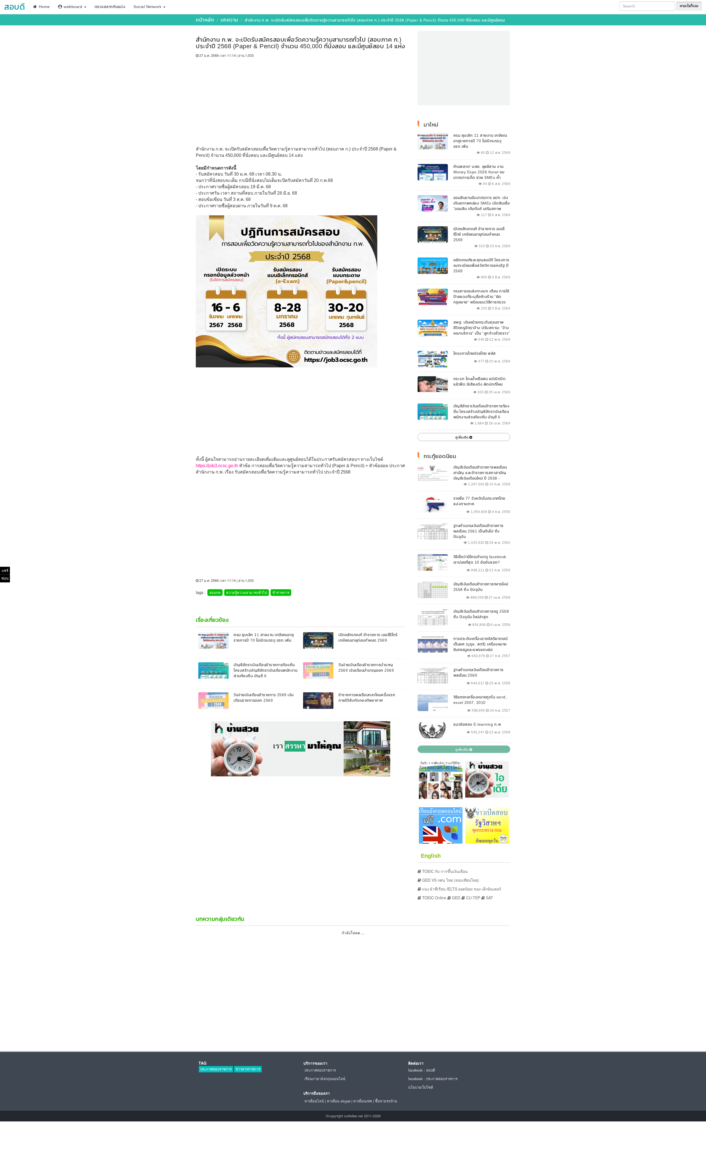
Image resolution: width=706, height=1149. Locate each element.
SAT (489, 897)
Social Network (148, 7)
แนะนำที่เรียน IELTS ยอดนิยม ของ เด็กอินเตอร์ (461, 889)
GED (455, 897)
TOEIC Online (433, 897)
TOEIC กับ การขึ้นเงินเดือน (444, 871)
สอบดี (14, 7)
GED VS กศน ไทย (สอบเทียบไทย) (450, 880)
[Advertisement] (300, 99)
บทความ (229, 19)
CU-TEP (472, 897)
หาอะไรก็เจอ (689, 6)
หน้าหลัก (205, 19)
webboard (73, 7)
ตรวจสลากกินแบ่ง (110, 7)
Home (44, 7)
